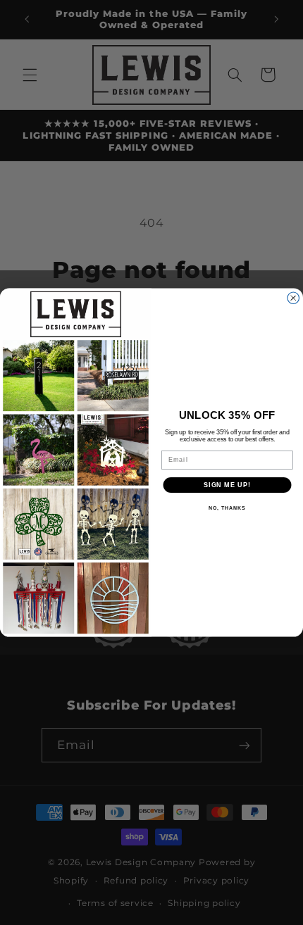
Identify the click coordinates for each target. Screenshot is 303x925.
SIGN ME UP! (227, 485)
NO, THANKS (227, 508)
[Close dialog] (293, 298)
